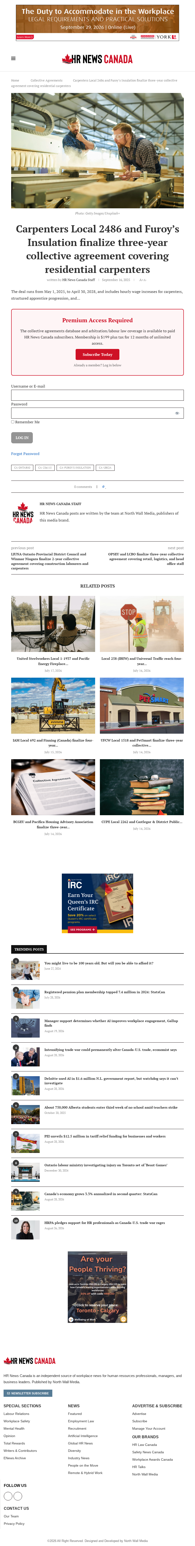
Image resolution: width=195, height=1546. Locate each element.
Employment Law (81, 1421)
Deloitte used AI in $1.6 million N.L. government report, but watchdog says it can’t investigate (111, 1080)
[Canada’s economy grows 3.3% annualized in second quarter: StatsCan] (25, 1201)
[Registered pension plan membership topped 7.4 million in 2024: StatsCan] (25, 999)
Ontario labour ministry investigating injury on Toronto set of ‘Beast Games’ (105, 1165)
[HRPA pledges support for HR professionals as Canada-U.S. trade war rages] (25, 1229)
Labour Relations (16, 1413)
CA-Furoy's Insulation (75, 467)
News (74, 1406)
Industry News (78, 1458)
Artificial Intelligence (83, 1436)
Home (15, 80)
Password (19, 404)
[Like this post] (106, 486)
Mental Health (14, 1428)
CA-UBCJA (105, 467)
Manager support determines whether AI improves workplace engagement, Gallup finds (111, 1023)
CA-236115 (45, 467)
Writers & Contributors (20, 1450)
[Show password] (177, 413)
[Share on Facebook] (110, 486)
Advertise (139, 1413)
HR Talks (139, 1467)
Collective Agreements (47, 80)
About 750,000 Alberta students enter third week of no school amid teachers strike (111, 1107)
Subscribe (139, 1421)
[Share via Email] (121, 486)
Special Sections (22, 1406)
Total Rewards (14, 1443)
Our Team (11, 1516)
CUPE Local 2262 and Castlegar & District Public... (142, 821)
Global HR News (80, 1443)
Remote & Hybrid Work (85, 1472)
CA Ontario (22, 467)
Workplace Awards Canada (152, 1459)
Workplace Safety (17, 1421)
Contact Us (16, 1508)
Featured (75, 1413)
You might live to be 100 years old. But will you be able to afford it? (98, 963)
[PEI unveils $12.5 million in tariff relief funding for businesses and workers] (25, 1143)
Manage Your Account (148, 1428)
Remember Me (27, 422)
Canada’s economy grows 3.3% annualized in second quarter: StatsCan (100, 1194)
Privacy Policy (14, 1523)
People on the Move (83, 1465)
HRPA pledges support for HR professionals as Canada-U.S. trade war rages (104, 1222)
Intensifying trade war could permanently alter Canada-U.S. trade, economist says (110, 1049)
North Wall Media (145, 1474)
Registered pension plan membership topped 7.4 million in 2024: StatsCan (104, 992)
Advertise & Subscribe (157, 1406)
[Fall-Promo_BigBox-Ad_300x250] (97, 876)
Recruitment (77, 1428)
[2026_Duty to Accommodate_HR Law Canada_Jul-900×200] (97, 7)
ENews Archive (15, 1458)
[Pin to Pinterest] (117, 486)
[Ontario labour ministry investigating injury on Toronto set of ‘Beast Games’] (25, 1172)
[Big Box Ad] (97, 1254)
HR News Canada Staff (78, 279)
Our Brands (145, 1437)
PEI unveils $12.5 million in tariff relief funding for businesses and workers (105, 1136)
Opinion (9, 1436)
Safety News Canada (148, 1452)
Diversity (74, 1450)
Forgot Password (25, 453)
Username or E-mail (28, 386)
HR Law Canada (144, 1444)
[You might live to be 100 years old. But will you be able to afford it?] (25, 970)
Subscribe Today (97, 354)
